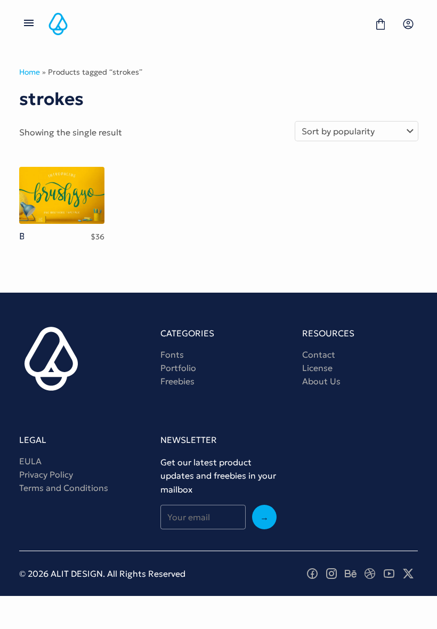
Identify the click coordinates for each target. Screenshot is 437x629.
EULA (30, 461)
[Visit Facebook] (312, 573)
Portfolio (178, 367)
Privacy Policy (46, 474)
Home (29, 72)
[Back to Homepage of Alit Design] (204, 24)
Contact (318, 354)
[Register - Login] (408, 24)
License (317, 367)
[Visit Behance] (350, 573)
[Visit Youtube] (389, 573)
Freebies (177, 381)
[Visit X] (408, 573)
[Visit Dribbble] (369, 573)
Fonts (172, 354)
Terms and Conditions (63, 487)
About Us (321, 381)
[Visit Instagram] (331, 573)
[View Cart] (380, 24)
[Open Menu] (28, 24)
